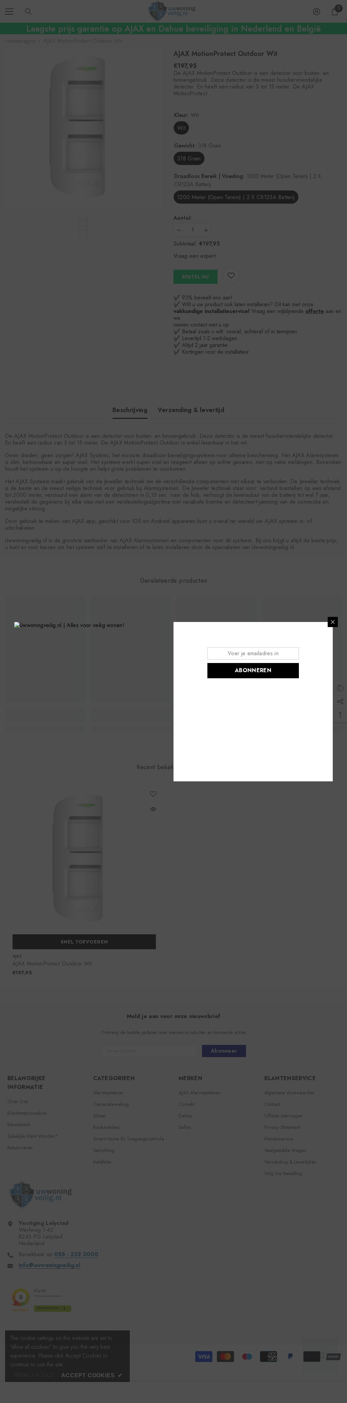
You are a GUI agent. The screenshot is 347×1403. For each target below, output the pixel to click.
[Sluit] (333, 622)
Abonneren (253, 670)
